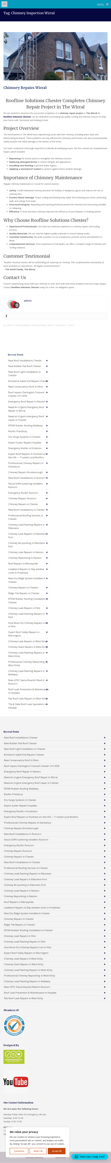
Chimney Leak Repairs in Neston (26, 552)
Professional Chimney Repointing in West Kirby (27, 663)
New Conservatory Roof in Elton (25, 386)
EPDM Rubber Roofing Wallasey (25, 425)
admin (9, 325)
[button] (89, 1157)
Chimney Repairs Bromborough (25, 472)
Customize (19, 1151)
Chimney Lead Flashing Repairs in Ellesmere (26, 526)
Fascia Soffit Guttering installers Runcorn (25, 485)
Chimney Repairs (22, 325)
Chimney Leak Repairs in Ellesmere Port (27, 535)
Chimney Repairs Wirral (25, 88)
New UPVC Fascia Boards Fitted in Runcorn (26, 682)
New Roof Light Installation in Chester (24, 373)
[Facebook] (6, 316)
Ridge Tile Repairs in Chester (23, 593)
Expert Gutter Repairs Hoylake (24, 442)
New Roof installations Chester (25, 360)
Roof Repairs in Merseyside (23, 563)
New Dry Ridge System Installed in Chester (26, 580)
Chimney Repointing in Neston (24, 557)
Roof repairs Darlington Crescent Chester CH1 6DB (26, 394)
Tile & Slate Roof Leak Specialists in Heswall (27, 706)
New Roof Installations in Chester (26, 509)
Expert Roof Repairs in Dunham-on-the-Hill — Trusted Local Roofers (27, 455)
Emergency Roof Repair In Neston (26, 401)
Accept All (56, 1151)
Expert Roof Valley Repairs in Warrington (23, 634)
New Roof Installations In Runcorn (27, 477)
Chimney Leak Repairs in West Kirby (27, 641)
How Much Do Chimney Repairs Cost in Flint (28, 624)
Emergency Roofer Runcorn (23, 492)
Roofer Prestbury (17, 431)
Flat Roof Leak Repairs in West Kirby (27, 698)
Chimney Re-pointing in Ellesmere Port (26, 544)
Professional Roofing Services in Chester (25, 517)
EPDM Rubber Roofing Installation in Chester (28, 600)
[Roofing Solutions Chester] (4, 4)
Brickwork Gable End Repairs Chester (28, 381)
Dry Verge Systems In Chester (24, 436)
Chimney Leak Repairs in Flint (24, 608)
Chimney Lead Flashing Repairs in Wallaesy (26, 672)
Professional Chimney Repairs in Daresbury (25, 465)
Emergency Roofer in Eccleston (25, 448)
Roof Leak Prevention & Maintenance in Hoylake (28, 691)
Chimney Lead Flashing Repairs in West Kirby (26, 654)
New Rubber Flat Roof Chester (24, 366)
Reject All (38, 1151)
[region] (37, 1142)
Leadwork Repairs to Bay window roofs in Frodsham (26, 571)
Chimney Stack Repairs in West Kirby (28, 647)
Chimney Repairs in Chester (23, 504)
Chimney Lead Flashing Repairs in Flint (26, 615)
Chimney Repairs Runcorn (22, 498)
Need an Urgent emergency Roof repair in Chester (26, 418)
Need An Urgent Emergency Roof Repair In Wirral (26, 409)
